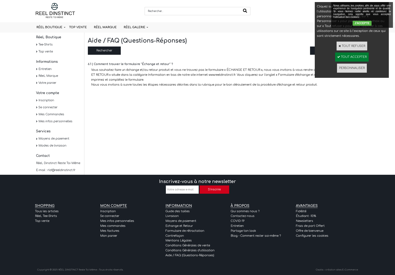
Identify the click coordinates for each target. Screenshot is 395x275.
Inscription (46, 100)
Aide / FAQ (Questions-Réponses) (189, 255)
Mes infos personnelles (55, 121)
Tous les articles (47, 211)
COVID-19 (238, 221)
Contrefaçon (174, 235)
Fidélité (301, 211)
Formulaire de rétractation (184, 230)
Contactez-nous (242, 216)
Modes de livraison (52, 145)
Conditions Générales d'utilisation (190, 250)
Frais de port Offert (310, 225)
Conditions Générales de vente (187, 245)
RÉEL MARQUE (105, 27)
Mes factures (109, 230)
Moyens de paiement (53, 138)
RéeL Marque (48, 75)
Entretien (45, 69)
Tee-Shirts (45, 44)
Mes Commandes (51, 114)
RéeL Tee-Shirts (46, 216)
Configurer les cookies (312, 235)
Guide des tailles (177, 211)
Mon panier (108, 235)
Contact (43, 156)
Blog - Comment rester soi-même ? (256, 235)
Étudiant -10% (306, 216)
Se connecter (48, 107)
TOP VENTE (78, 27)
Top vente (45, 51)
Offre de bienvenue (309, 230)
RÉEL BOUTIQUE (49, 27)
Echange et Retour (179, 225)
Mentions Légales (178, 240)
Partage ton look (243, 230)
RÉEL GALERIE (134, 27)
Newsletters (304, 221)
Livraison (172, 216)
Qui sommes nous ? (245, 211)
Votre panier (47, 82)
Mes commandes (112, 225)
